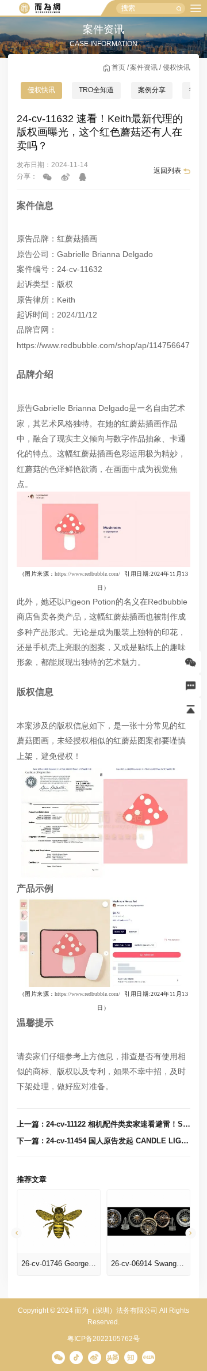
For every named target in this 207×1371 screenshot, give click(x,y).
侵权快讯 (176, 67)
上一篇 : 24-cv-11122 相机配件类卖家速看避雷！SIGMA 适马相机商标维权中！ (103, 1124)
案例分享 (152, 90)
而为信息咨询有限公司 (39, 8)
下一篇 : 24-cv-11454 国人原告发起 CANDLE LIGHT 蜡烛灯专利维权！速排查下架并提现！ (103, 1140)
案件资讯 (144, 67)
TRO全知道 (96, 90)
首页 (118, 67)
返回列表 (167, 171)
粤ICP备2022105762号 (103, 1339)
